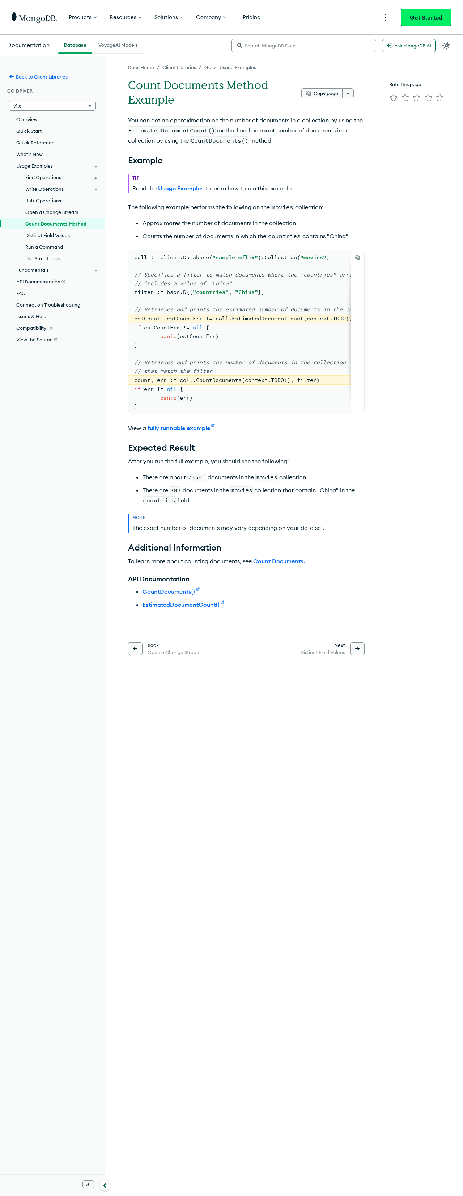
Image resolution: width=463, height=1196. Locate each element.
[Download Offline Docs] (88, 1184)
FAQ (21, 293)
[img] (393, 97)
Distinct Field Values (47, 235)
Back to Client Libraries (42, 77)
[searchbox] (304, 45)
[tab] (75, 44)
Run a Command (44, 247)
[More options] (348, 93)
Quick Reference (35, 143)
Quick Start (29, 131)
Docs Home (141, 67)
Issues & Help (31, 316)
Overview (27, 119)
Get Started (426, 17)
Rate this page (405, 84)
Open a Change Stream (51, 212)
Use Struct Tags (42, 258)
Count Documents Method (55, 224)
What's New (29, 154)
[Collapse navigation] (105, 1185)
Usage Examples (238, 67)
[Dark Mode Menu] (446, 46)
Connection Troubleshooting (48, 305)
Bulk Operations (43, 200)
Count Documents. (279, 561)
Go (207, 67)
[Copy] (358, 257)
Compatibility (31, 328)
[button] (52, 106)
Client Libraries (179, 67)
